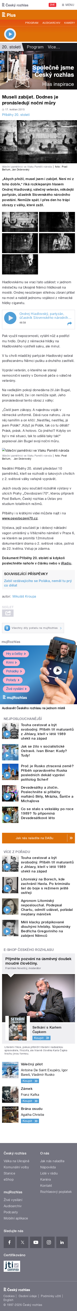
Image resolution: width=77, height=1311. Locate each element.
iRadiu (66, 563)
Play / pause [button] (10, 318)
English (8, 1300)
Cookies (9, 1296)
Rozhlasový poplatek (56, 1192)
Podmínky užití (51, 1296)
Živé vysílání (14, 689)
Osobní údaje (28, 1296)
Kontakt (46, 1186)
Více (54, 47)
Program (31, 22)
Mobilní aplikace (16, 1218)
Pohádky (12, 671)
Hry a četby (14, 654)
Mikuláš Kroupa (24, 596)
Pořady (11, 680)
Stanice (9, 1173)
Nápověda (48, 1167)
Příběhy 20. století (16, 115)
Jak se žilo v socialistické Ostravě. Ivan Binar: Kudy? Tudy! (44, 750)
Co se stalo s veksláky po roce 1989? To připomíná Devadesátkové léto (47, 813)
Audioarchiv (51, 22)
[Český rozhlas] (15, 5)
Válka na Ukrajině (16, 1161)
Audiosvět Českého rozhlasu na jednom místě (33, 708)
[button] (69, 323)
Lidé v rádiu (49, 1173)
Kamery (69, 22)
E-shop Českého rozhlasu (29, 950)
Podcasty (11, 1212)
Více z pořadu (17, 852)
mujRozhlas (11, 642)
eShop (9, 1179)
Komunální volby (16, 1167)
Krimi (10, 662)
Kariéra (45, 1179)
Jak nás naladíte (52, 1161)
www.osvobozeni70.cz (20, 518)
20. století (11, 47)
